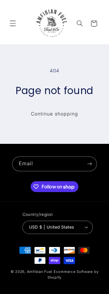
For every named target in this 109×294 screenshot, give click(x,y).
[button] (13, 23)
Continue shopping (54, 114)
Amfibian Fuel (40, 272)
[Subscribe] (90, 163)
